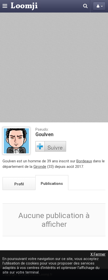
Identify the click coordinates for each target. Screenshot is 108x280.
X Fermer (97, 254)
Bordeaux (84, 161)
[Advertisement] (54, 67)
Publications (52, 183)
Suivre (55, 147)
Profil (19, 184)
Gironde (39, 166)
